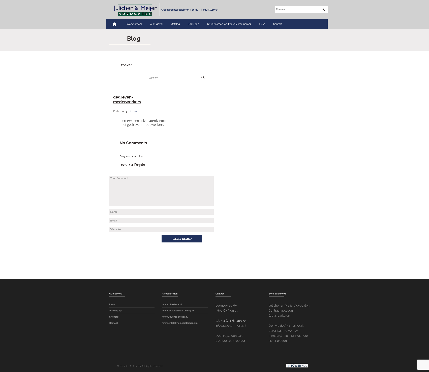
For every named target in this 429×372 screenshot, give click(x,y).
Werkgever (156, 24)
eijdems (132, 111)
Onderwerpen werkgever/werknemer (229, 24)
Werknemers (134, 24)
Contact (277, 24)
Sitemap (114, 316)
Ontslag (175, 24)
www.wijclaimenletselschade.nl (179, 323)
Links (262, 24)
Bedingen (193, 24)
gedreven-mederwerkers (127, 99)
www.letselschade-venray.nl (178, 310)
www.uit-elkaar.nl (172, 304)
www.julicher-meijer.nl (175, 316)
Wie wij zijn (115, 310)
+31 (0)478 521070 (233, 320)
